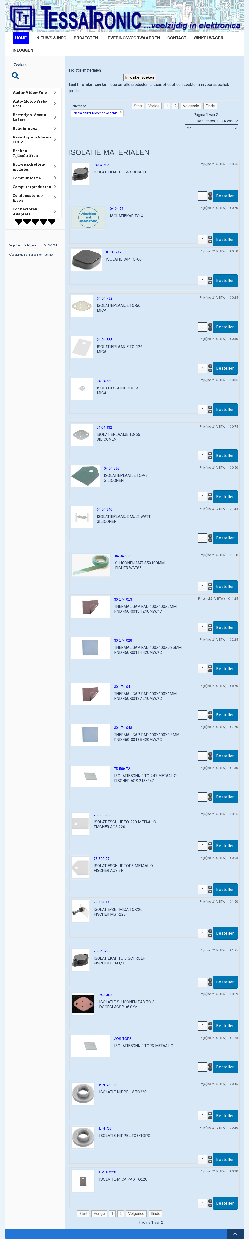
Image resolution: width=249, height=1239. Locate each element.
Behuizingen (25, 128)
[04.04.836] (85, 475)
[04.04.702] (80, 173)
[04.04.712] (86, 259)
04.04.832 (104, 427)
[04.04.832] (82, 434)
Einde (210, 106)
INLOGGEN (23, 50)
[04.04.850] (91, 564)
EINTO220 (107, 1085)
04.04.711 (117, 209)
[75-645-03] (80, 959)
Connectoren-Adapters (26, 211)
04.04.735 (104, 340)
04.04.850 (123, 556)
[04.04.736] (82, 388)
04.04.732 (104, 298)
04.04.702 (101, 165)
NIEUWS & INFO (51, 38)
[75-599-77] (80, 867)
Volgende (191, 106)
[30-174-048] (90, 734)
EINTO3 (105, 1128)
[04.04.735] (82, 347)
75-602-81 (102, 902)
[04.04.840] (82, 517)
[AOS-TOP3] (90, 1045)
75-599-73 (102, 815)
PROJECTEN (86, 38)
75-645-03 (102, 951)
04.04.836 (111, 468)
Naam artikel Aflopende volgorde (95, 113)
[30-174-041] (90, 693)
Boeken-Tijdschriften (25, 153)
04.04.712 (114, 252)
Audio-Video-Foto (30, 92)
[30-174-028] (90, 647)
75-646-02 (107, 995)
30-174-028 (123, 640)
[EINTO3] (83, 1137)
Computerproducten (32, 186)
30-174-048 (123, 728)
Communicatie (27, 177)
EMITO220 (107, 1172)
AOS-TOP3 (122, 1039)
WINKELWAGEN (208, 38)
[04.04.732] (82, 305)
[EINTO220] (83, 1093)
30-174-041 (123, 686)
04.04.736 (104, 381)
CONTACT (176, 38)
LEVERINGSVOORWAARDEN (132, 38)
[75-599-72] (90, 776)
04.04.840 (104, 509)
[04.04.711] (88, 217)
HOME (21, 38)
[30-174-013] (90, 606)
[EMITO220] (83, 1181)
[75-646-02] (83, 1003)
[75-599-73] (80, 823)
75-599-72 (122, 769)
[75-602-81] (80, 911)
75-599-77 (102, 858)
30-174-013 (123, 599)
